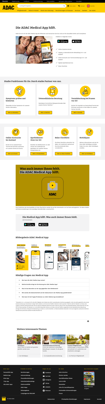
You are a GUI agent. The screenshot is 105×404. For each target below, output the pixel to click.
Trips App (6, 381)
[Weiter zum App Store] (77, 44)
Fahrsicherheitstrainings (27, 381)
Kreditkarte (26, 1)
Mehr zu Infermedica (13, 112)
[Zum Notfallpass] (29, 339)
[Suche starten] (64, 5)
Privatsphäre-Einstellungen (69, 399)
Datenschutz (51, 399)
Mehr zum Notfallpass (87, 153)
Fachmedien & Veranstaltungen (67, 390)
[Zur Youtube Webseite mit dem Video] (52, 185)
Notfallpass (21, 345)
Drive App (6, 378)
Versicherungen (25, 372)
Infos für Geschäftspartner (66, 387)
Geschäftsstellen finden (65, 378)
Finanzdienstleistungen (27, 378)
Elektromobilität (50, 1)
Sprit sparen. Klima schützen (65, 1)
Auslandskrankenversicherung (51, 345)
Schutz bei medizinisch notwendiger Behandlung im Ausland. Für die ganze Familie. (53, 349)
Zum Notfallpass (23, 356)
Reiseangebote (25, 390)
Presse (61, 393)
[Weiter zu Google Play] (63, 44)
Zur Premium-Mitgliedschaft (76, 356)
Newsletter (62, 384)
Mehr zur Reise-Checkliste (63, 153)
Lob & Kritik (62, 381)
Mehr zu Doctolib (78, 112)
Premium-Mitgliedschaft (74, 345)
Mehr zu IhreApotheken (38, 153)
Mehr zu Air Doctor (13, 153)
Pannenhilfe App (8, 372)
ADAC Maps (24, 387)
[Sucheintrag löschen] (60, 6)
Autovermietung (25, 375)
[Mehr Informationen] (52, 280)
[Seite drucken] (88, 321)
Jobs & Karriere (63, 372)
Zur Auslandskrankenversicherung (53, 356)
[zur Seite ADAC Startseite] (8, 8)
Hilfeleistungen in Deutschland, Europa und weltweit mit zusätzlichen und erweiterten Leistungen (78, 349)
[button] (81, 6)
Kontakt (99, 399)
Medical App (6, 375)
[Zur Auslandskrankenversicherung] (54, 339)
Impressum (87, 399)
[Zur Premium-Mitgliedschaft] (78, 339)
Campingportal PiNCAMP (28, 393)
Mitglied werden (16, 1)
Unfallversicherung (37, 1)
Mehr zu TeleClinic (45, 112)
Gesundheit (79, 1)
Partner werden (63, 375)
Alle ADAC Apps (7, 384)
